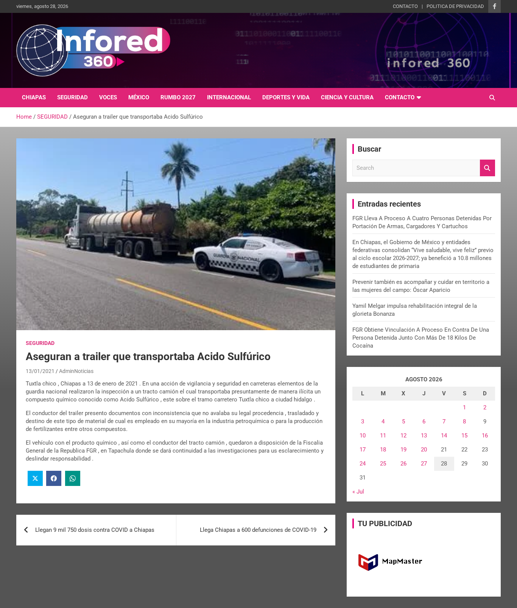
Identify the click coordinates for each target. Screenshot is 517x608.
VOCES (108, 97)
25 (383, 463)
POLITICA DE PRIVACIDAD (455, 6)
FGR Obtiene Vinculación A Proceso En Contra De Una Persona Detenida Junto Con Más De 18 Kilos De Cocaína (420, 337)
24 (363, 463)
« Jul (358, 491)
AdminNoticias (76, 371)
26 (403, 463)
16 (485, 435)
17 (363, 449)
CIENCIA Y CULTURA (347, 97)
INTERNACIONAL (229, 97)
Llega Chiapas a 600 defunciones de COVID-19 (258, 530)
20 (424, 449)
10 (363, 435)
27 (424, 463)
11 (383, 435)
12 (403, 435)
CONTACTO (405, 6)
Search (487, 168)
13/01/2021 (40, 371)
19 (403, 449)
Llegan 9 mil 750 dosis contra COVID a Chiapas (94, 530)
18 (383, 449)
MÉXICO (138, 97)
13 (424, 435)
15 (464, 435)
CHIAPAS (34, 97)
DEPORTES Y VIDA (286, 97)
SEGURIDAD (72, 97)
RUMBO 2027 (178, 97)
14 (444, 435)
